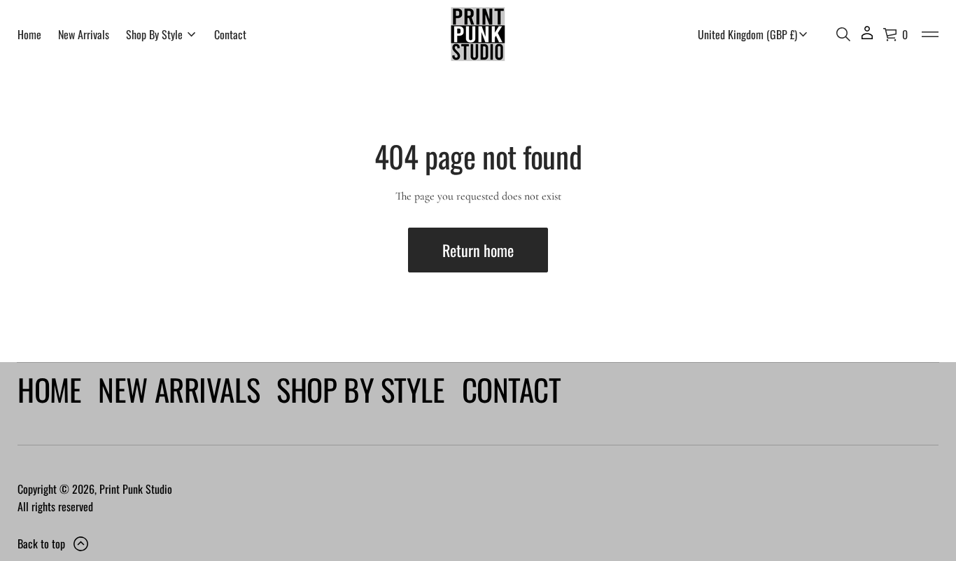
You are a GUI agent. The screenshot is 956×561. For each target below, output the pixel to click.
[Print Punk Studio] (478, 34)
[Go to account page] (867, 37)
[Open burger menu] (930, 34)
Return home (478, 250)
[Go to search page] (843, 34)
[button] (843, 34)
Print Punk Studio (135, 488)
